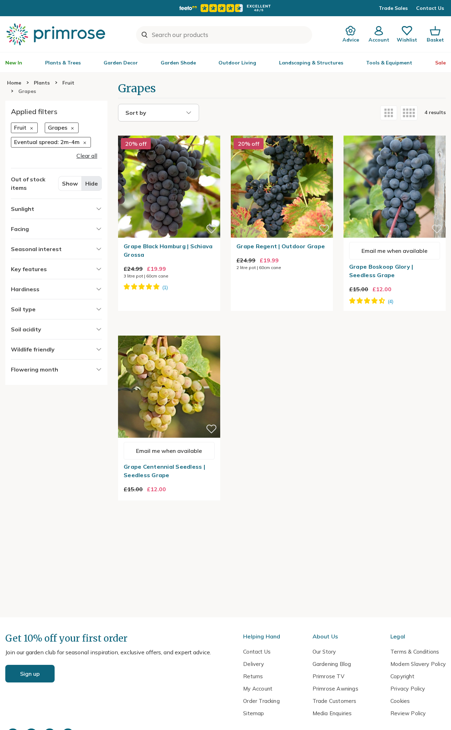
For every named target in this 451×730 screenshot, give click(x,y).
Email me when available (394, 250)
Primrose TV (328, 676)
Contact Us (430, 8)
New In (13, 63)
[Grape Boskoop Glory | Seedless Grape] (395, 131)
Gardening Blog (332, 664)
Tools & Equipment (389, 63)
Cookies (400, 701)
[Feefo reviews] (225, 8)
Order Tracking (261, 701)
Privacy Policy (407, 688)
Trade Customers (335, 701)
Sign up (30, 673)
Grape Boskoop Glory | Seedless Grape (381, 271)
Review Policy (408, 713)
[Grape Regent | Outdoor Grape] (282, 131)
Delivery (253, 664)
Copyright (402, 676)
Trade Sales (393, 8)
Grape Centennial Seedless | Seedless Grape (164, 471)
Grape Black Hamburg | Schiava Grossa (168, 250)
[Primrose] (56, 34)
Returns (253, 676)
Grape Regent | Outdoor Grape (280, 246)
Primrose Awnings (335, 688)
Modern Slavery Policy (418, 664)
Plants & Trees (63, 63)
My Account (257, 688)
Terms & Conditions (414, 651)
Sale (440, 63)
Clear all (86, 155)
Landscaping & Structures (311, 63)
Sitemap (253, 713)
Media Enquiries (332, 713)
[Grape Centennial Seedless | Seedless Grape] (169, 331)
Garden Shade (178, 63)
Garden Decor (121, 63)
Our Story (324, 651)
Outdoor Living (237, 63)
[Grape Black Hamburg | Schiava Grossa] (169, 131)
